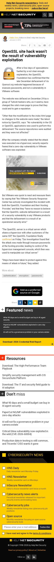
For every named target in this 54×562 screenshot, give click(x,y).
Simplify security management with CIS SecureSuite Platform (24, 377)
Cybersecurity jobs (18, 505)
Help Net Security (38, 545)
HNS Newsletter (17, 476)
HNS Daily (13, 468)
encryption (24, 276)
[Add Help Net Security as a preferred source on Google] (49, 45)
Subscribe (45, 527)
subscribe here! (40, 8)
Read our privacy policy (17, 550)
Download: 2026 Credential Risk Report (22, 342)
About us (32, 550)
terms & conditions (42, 533)
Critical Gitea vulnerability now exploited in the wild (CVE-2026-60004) (25, 433)
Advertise (42, 550)
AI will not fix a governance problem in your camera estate (26, 332)
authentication (9, 276)
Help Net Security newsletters (22, 3)
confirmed (7, 239)
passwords (37, 276)
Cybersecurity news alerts (22, 494)
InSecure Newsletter (19, 485)
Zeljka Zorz (13, 38)
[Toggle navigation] (50, 14)
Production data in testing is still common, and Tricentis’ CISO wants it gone (25, 442)
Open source (14, 516)
